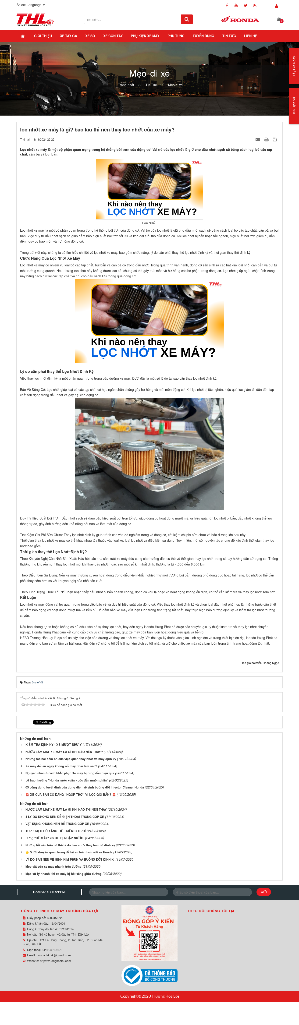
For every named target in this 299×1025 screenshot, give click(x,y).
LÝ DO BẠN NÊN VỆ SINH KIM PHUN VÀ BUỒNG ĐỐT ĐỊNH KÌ (69, 859)
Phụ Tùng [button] (176, 35)
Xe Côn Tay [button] (113, 35)
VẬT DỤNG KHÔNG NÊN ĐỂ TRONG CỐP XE (57, 823)
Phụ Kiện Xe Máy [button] (145, 35)
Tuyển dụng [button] (203, 35)
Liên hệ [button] (250, 35)
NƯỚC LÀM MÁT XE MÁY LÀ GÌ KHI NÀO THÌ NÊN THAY (66, 809)
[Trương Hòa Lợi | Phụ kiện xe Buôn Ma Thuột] (35, 19)
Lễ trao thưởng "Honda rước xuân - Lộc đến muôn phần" (66, 780)
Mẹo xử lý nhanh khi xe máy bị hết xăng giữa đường (63, 873)
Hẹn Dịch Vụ (294, 106)
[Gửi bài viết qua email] (258, 139)
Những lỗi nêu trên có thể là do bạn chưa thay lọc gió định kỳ (70, 845)
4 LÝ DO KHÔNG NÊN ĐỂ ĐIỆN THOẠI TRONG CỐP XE (64, 816)
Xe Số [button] (90, 35)
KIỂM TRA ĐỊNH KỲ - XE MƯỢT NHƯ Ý (53, 744)
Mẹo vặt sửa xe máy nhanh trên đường (53, 866)
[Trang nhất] (23, 36)
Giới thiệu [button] (43, 35)
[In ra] (267, 139)
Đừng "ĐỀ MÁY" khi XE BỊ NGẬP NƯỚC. (54, 838)
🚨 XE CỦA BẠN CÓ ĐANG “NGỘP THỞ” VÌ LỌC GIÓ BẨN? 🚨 (70, 794)
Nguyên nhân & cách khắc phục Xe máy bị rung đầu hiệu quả (69, 773)
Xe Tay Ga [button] (68, 35)
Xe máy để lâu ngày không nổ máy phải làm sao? (61, 766)
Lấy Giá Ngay (294, 66)
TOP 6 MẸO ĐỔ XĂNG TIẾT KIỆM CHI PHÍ (55, 831)
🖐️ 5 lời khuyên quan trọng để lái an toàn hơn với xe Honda (68, 852)
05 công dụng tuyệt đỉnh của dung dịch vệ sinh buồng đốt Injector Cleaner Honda (84, 787)
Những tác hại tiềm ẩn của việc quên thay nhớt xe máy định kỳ (70, 758)
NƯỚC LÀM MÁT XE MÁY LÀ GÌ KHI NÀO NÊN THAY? (64, 751)
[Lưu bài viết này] (275, 139)
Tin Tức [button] (229, 35)
